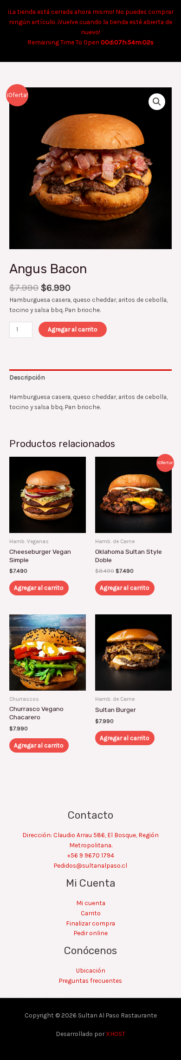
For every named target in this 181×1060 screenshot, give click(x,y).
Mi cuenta (90, 903)
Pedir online (91, 933)
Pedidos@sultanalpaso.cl (90, 865)
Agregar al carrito (72, 329)
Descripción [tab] (27, 377)
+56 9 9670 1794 (90, 855)
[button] (157, 101)
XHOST (115, 1033)
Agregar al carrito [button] (39, 587)
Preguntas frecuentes (90, 980)
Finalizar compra (90, 923)
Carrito (91, 913)
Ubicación (90, 970)
